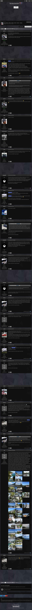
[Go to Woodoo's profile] (4, 212)
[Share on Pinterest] (7, 595)
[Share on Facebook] (2, 595)
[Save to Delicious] (4, 595)
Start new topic (21, 26)
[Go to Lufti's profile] (4, 456)
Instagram (17, 606)
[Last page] (14, 28)
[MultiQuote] (8, 45)
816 (4, 460)
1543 (4, 265)
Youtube (18, 606)
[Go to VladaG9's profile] (4, 423)
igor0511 (18, 80)
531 (4, 200)
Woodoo (4, 206)
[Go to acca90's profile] (4, 334)
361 (4, 370)
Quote (10, 45)
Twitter (15, 606)
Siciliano (25, 96)
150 (4, 323)
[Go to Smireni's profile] (4, 196)
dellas (4, 115)
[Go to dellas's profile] (4, 83)
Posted (11, 115)
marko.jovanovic (4, 131)
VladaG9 (18, 436)
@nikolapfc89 (10, 192)
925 (4, 141)
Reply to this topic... (8, 589)
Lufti (4, 450)
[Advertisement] (16, 14)
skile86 (20, 75)
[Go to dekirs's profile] (4, 155)
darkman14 (25, 75)
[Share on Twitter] (0, 595)
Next (12, 582)
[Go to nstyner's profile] (2, 24)
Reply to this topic (28, 26)
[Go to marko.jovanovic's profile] (4, 137)
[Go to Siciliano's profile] (4, 261)
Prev (2, 582)
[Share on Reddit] (5, 595)
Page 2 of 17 (16, 582)
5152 (4, 159)
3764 (4, 108)
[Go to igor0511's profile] (4, 37)
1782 (4, 125)
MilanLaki (25, 568)
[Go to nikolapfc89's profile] (4, 181)
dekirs (4, 149)
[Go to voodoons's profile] (4, 366)
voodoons (4, 360)
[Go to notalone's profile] (4, 319)
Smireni (21, 75)
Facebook (13, 606)
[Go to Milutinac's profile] (4, 65)
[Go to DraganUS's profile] (4, 226)
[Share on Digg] (3, 595)
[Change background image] (29, 1)
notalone (4, 313)
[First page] (1, 28)
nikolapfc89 (4, 175)
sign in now (17, 586)
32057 (4, 216)
